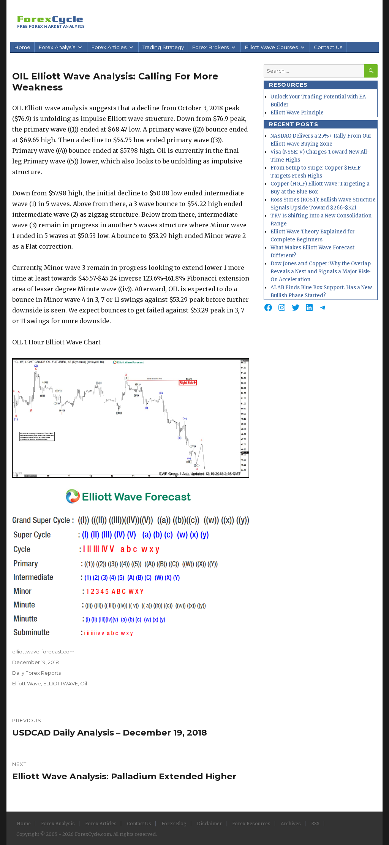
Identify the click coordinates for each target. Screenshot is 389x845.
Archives (291, 823)
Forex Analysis (56, 47)
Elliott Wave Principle (297, 112)
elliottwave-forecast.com (43, 651)
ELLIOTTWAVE (60, 683)
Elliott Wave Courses (271, 47)
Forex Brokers (210, 47)
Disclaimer (209, 823)
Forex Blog (174, 823)
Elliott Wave (26, 683)
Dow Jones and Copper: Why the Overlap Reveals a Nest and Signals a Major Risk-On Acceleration (320, 271)
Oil (83, 683)
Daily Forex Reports (36, 673)
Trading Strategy (163, 47)
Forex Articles (109, 47)
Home (22, 47)
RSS (315, 823)
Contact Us (328, 47)
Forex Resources (251, 823)
